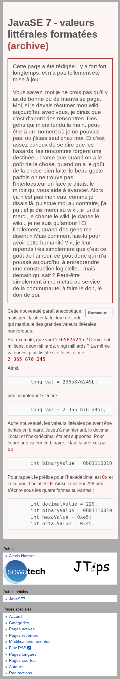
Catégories (19, 622)
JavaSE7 (17, 599)
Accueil (15, 616)
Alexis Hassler (22, 555)
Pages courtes (22, 660)
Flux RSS (18, 647)
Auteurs (16, 666)
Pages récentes (23, 635)
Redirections (20, 673)
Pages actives (22, 629)
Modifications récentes (29, 641)
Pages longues (22, 654)
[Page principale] (92, 568)
